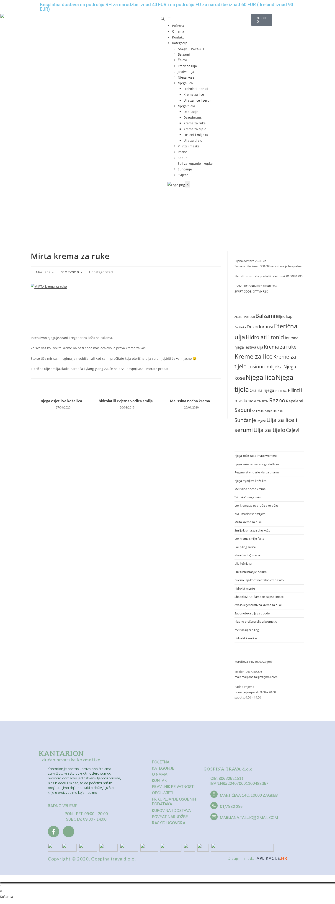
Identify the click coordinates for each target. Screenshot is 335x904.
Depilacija (190, 112)
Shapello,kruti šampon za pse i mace (258, 597)
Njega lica (185, 83)
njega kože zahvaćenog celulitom (256, 464)
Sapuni (183, 158)
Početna (178, 25)
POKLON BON (258, 401)
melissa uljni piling (246, 630)
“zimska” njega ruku (247, 497)
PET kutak (281, 391)
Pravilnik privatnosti (173, 786)
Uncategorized (101, 272)
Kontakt (178, 37)
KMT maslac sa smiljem (249, 514)
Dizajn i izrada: (257, 858)
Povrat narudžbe (170, 816)
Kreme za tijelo (194, 129)
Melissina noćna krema (190, 400)
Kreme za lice (193, 94)
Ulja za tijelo (192, 140)
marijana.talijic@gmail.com (249, 817)
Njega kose (186, 77)
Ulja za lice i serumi (198, 100)
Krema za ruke (194, 123)
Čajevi (182, 60)
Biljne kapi (284, 316)
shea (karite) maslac (247, 555)
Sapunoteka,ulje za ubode (252, 613)
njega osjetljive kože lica (61, 400)
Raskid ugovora (169, 822)
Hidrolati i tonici (195, 89)
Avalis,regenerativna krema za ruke (258, 605)
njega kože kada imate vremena (255, 456)
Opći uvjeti (162, 792)
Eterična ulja (187, 66)
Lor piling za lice (245, 547)
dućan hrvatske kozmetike (71, 759)
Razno (182, 152)
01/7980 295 (231, 806)
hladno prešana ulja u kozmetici (255, 621)
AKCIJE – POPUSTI (191, 48)
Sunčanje (185, 169)
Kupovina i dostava (171, 810)
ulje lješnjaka (243, 563)
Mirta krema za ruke (248, 522)
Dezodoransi (193, 117)
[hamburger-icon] (169, 17)
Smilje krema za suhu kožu (252, 530)
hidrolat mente (244, 588)
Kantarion (61, 754)
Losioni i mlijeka (195, 135)
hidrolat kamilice (245, 638)
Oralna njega (262, 390)
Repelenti (294, 400)
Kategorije (180, 43)
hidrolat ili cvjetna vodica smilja (126, 400)
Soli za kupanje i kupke (195, 163)
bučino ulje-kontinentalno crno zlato (259, 580)
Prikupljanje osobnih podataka (174, 801)
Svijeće (183, 175)
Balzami (184, 54)
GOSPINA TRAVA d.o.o (228, 769)
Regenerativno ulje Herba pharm (256, 472)
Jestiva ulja (186, 71)
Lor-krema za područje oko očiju (256, 505)
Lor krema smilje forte (249, 539)
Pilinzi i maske (188, 146)
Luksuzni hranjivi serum (250, 572)
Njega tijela (186, 106)
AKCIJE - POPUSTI (244, 316)
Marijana (43, 272)
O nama (178, 31)
